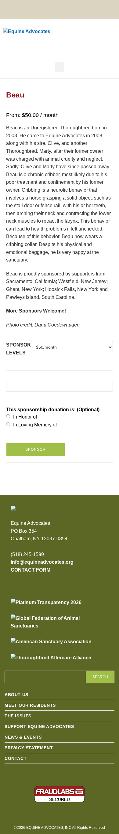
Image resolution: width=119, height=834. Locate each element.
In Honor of (25, 416)
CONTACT (16, 758)
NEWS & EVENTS (23, 737)
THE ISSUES (18, 715)
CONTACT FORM (30, 570)
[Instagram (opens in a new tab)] (61, 8)
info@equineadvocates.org (42, 562)
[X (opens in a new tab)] (38, 8)
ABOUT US (16, 694)
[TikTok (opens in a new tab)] (82, 8)
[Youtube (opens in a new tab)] (72, 8)
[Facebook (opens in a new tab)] (50, 8)
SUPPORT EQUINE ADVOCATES (39, 726)
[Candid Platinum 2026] (46, 602)
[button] (59, 67)
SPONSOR (35, 449)
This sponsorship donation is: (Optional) (52, 409)
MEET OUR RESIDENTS (30, 705)
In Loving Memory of (35, 424)
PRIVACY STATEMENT (29, 747)
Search (100, 677)
